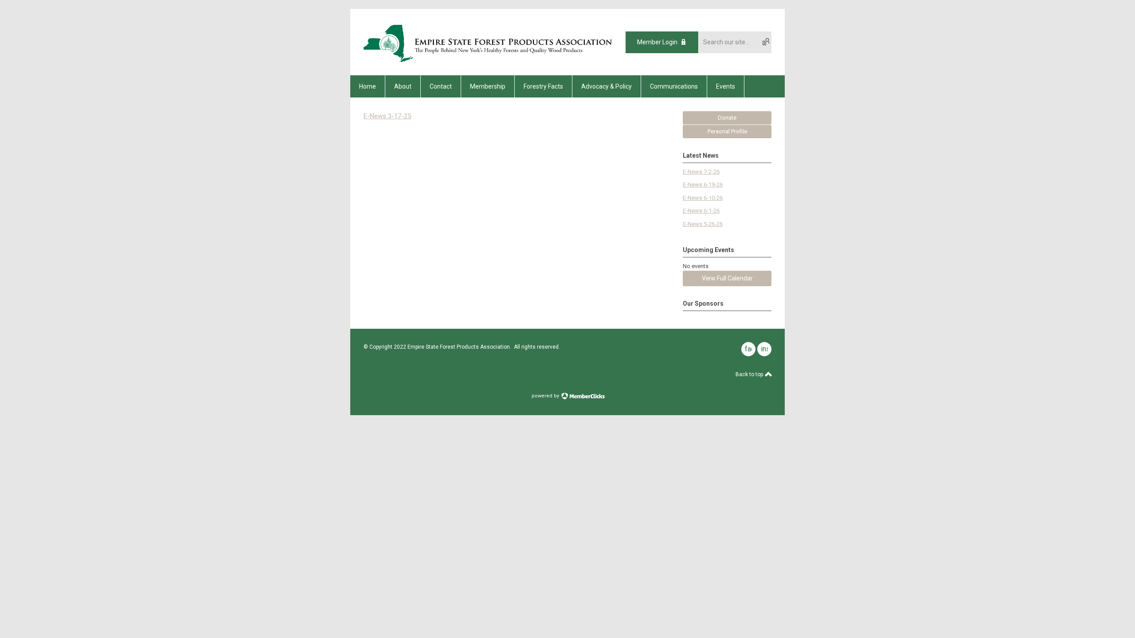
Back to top (750, 374)
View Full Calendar (727, 278)
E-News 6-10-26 (703, 198)
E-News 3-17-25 (387, 116)
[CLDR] (489, 60)
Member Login (657, 42)
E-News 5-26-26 (703, 224)
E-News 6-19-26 (703, 184)
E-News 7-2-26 (701, 171)
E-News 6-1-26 (701, 210)
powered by (546, 396)
